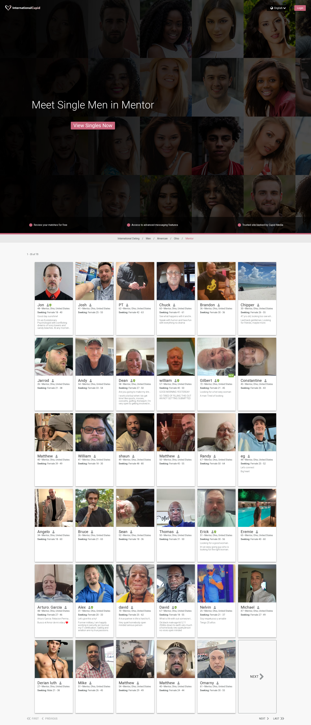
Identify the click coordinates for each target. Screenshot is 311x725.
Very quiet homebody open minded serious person (132, 623)
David (164, 607)
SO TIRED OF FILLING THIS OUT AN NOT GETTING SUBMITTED (175, 397)
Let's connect (247, 467)
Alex (82, 607)
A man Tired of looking (211, 395)
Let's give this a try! (87, 618)
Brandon (207, 305)
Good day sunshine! (47, 316)
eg (243, 456)
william (165, 380)
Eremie (247, 531)
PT (121, 305)
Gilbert (206, 380)
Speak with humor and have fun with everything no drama (175, 321)
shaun (124, 456)
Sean (123, 531)
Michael (247, 607)
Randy (205, 456)
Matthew (45, 456)
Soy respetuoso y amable (213, 618)
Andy (82, 380)
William (84, 456)
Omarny (207, 683)
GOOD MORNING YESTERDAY (174, 392)
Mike (82, 683)
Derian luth (47, 683)
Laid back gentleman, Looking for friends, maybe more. (256, 321)
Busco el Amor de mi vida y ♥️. (53, 622)
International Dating (128, 238)
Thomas (166, 531)
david (123, 607)
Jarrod (43, 380)
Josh (82, 305)
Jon (40, 305)
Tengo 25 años (207, 622)
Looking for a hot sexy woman (215, 392)
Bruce (83, 531)
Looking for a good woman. (214, 543)
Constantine (251, 380)
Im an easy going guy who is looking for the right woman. (214, 548)
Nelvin (205, 607)
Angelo (43, 531)
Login (300, 8)
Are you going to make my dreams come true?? (135, 392)
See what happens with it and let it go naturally (175, 316)
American (162, 238)
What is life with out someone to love (175, 618)
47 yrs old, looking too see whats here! (257, 316)
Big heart (245, 471)
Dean (123, 380)
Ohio (176, 238)
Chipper (247, 305)
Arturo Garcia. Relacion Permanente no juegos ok (53, 618)
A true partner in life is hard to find (135, 618)
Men (148, 238)
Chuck (164, 305)
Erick (204, 531)
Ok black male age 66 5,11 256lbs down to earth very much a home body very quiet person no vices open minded (175, 626)
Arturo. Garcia (49, 607)
